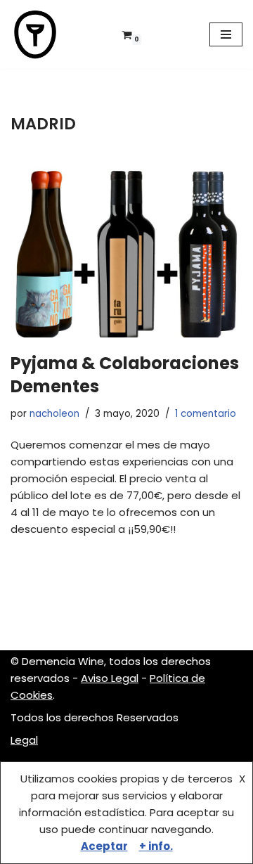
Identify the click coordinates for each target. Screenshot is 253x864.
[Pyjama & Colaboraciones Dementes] (126, 247)
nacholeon (54, 413)
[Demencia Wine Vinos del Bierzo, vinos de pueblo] (35, 34)
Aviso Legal (109, 678)
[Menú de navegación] (225, 34)
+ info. (156, 846)
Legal (24, 740)
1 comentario (205, 413)
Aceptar (104, 846)
